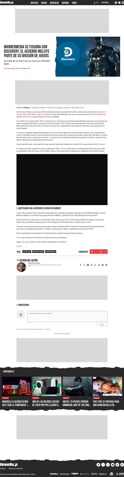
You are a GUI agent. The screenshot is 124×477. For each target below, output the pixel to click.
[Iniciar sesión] (94, 2)
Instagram (59, 107)
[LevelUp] (54, 474)
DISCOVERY (26, 251)
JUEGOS (44, 2)
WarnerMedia (98, 114)
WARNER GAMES (38, 251)
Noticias (67, 107)
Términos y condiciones (15, 468)
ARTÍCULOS (54, 2)
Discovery (29, 117)
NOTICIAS (34, 2)
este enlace (25, 242)
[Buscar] (97, 2)
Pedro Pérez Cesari (12, 68)
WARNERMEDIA (50, 251)
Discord (75, 107)
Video (74, 2)
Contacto (3, 468)
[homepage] (7, 2)
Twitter (42, 107)
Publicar (102, 325)
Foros (81, 107)
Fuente (19, 246)
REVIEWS (65, 2)
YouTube (50, 107)
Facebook (34, 107)
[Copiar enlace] (105, 251)
